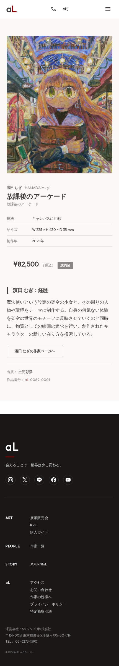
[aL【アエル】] (11, 8)
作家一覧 (37, 546)
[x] (25, 480)
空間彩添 (25, 372)
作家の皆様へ (41, 597)
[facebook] (54, 480)
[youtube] (68, 480)
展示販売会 (39, 517)
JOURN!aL (38, 564)
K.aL (33, 525)
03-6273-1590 (25, 641)
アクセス (37, 582)
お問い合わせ (41, 589)
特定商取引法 (41, 611)
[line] (39, 480)
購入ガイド (39, 532)
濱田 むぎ (14, 187)
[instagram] (10, 480)
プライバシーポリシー (48, 604)
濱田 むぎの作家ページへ (35, 351)
